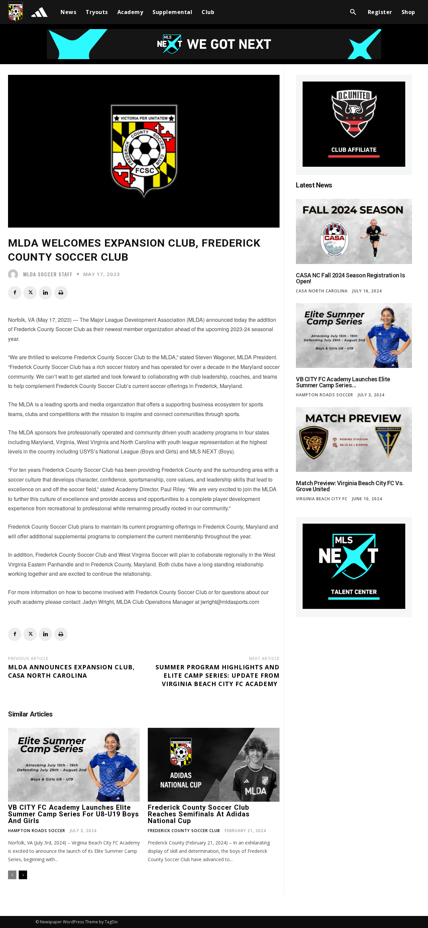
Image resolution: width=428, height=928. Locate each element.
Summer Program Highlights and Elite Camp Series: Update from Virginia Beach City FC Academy (217, 675)
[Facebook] (14, 292)
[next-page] (23, 875)
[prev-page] (12, 875)
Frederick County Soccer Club (184, 831)
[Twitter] (30, 292)
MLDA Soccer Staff (48, 274)
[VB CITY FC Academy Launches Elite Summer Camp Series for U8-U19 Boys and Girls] (74, 765)
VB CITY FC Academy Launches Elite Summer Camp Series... (343, 382)
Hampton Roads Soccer (36, 831)
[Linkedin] (45, 292)
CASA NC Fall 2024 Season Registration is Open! (350, 278)
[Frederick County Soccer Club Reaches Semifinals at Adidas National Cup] (214, 765)
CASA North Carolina (322, 291)
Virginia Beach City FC (321, 499)
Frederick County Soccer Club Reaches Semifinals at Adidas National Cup (199, 814)
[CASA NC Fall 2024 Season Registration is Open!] (354, 231)
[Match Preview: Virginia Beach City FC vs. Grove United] (354, 439)
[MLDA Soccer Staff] (14, 274)
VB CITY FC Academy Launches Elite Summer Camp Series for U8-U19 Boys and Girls (73, 814)
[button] (353, 12)
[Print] (61, 292)
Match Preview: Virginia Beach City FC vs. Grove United (350, 486)
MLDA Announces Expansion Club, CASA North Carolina (71, 671)
